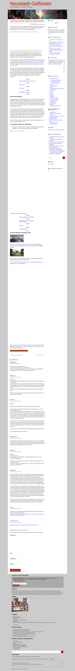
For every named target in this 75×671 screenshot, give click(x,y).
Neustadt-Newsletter (54, 100)
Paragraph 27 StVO (16, 106)
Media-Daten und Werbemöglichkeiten (20, 645)
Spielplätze (52, 96)
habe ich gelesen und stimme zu (20, 581)
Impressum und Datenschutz (55, 113)
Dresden (11, 350)
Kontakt (51, 114)
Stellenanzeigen (53, 103)
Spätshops (52, 95)
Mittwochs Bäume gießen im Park (56, 136)
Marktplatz (52, 104)
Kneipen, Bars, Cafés (54, 99)
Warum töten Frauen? (40, 355)
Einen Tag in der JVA (57, 44)
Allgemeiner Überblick (54, 78)
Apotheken (52, 84)
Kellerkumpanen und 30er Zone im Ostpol (20, 632)
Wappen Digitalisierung (17, 617)
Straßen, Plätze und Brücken (55, 105)
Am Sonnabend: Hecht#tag (55, 139)
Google (40, 24)
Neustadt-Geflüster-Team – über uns (57, 116)
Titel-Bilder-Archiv (53, 124)
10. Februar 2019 (21, 121)
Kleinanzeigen (53, 101)
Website (11, 564)
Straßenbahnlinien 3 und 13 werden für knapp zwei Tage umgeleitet (25, 631)
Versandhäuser (16, 621)
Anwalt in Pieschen (16, 616)
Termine (27, 22)
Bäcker (51, 87)
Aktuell (24, 22)
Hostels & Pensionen (54, 97)
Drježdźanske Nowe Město (56, 80)
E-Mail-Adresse (13, 558)
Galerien (51, 92)
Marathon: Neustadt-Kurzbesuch (17, 355)
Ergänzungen (13, 535)
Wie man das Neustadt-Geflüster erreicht (20, 646)
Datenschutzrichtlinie (16, 579)
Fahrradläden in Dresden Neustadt (56, 88)
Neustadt (15, 350)
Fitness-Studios (53, 89)
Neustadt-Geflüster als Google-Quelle (55, 61)
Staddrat (19, 350)
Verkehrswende (25, 350)
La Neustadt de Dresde (55, 81)
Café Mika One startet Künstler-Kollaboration (21, 636)
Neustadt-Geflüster (31, 3)
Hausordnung (52, 112)
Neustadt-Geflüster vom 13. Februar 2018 (32, 61)
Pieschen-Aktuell (52, 622)
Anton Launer (20, 22)
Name (11, 553)
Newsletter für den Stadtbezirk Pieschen (20, 620)
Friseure (51, 91)
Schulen (51, 93)
